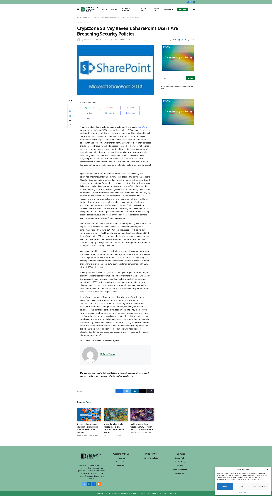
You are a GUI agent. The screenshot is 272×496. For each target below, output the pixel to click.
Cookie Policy (242, 492)
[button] (268, 469)
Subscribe (182, 9)
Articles (114, 9)
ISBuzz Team (87, 40)
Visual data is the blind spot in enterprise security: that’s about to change (114, 428)
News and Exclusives (126, 9)
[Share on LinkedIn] (179, 39)
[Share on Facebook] (185, 39)
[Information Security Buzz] (90, 9)
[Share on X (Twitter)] (182, 39)
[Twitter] (69, 111)
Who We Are (144, 9)
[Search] (194, 9)
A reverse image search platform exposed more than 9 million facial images (87, 428)
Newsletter (168, 9)
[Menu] (78, 9)
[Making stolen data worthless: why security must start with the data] (142, 414)
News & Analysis (87, 17)
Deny (242, 486)
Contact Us (157, 9)
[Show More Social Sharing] (193, 39)
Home (104, 9)
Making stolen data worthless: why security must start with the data (141, 427)
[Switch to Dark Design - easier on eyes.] (190, 9)
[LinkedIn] (69, 115)
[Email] (69, 120)
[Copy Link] (189, 39)
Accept (225, 486)
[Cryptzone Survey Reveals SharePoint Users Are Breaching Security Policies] (115, 70)
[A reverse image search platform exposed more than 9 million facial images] (89, 414)
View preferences (260, 486)
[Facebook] (69, 106)
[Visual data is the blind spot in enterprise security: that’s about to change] (116, 414)
